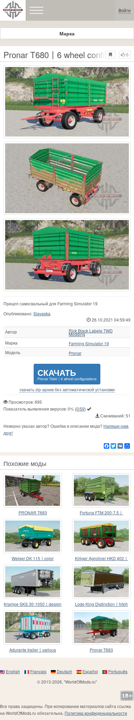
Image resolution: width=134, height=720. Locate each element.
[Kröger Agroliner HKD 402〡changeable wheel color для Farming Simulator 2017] (101, 536)
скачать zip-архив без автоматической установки (67, 389)
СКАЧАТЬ (67, 374)
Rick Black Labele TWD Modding (91, 332)
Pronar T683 (101, 650)
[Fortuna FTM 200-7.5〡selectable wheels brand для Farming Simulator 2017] (101, 490)
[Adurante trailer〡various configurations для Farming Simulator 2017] (32, 627)
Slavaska (42, 313)
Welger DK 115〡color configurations (33, 558)
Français (38, 671)
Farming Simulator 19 (89, 343)
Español (90, 671)
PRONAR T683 (33, 512)
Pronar (75, 353)
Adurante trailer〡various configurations (32, 650)
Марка (67, 33)
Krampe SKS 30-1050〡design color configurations (33, 604)
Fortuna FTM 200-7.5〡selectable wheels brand (101, 513)
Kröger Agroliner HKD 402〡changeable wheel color (101, 558)
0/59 (80, 409)
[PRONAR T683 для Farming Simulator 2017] (32, 490)
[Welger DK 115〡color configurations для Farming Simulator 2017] (32, 536)
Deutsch (64, 671)
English (13, 671)
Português (117, 671)
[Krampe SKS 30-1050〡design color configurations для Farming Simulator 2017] (32, 582)
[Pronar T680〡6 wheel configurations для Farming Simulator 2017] (67, 101)
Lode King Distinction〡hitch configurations (101, 604)
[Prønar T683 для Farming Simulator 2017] (101, 627)
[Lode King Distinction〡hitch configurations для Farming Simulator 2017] (101, 582)
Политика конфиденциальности (96, 713)
